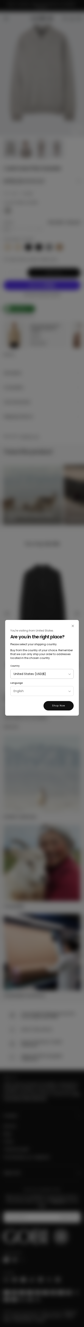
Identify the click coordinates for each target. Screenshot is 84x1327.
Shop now (58, 705)
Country (15, 665)
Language (16, 683)
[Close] (72, 626)
